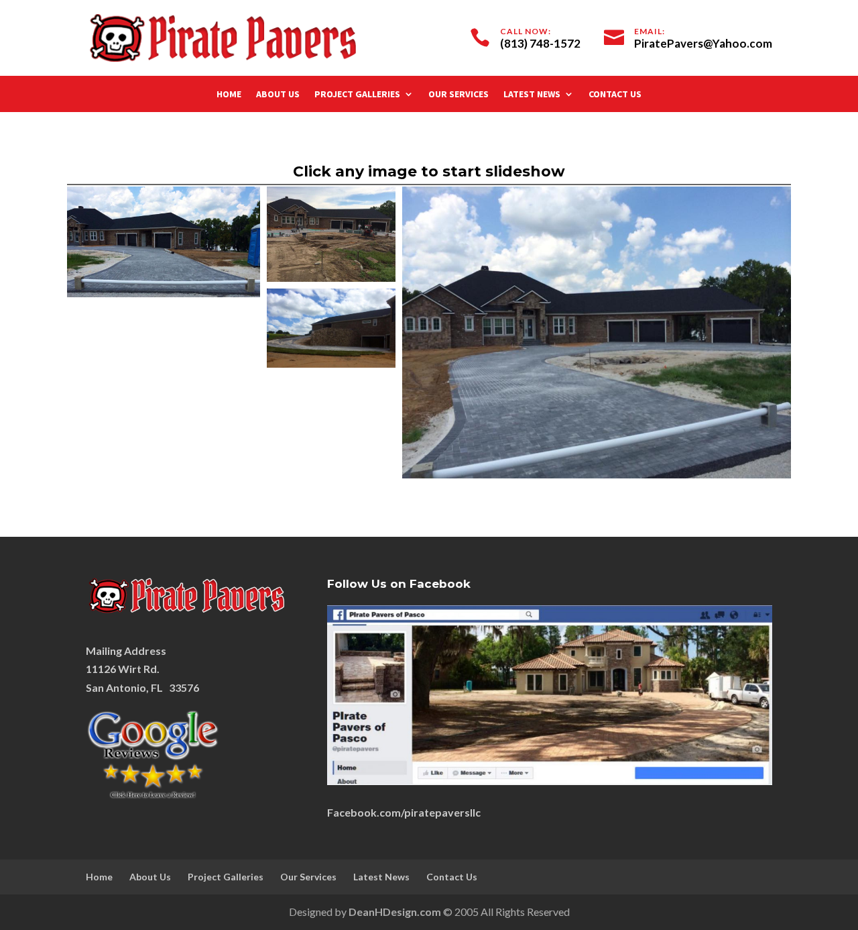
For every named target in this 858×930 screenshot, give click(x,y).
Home (229, 94)
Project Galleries (357, 94)
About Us (278, 94)
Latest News (531, 94)
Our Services (458, 94)
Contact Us (615, 94)
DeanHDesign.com (395, 911)
